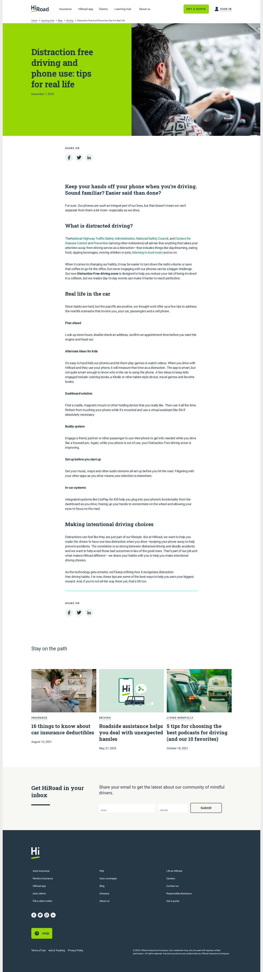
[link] (65, 9)
